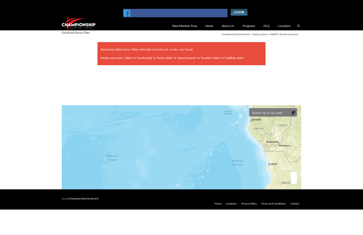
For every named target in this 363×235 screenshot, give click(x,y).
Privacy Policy (249, 203)
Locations (284, 26)
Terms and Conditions (273, 203)
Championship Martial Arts (84, 198)
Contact (294, 203)
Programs (249, 26)
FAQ (267, 26)
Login (239, 12)
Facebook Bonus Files (76, 32)
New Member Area (184, 26)
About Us (228, 26)
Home (209, 26)
